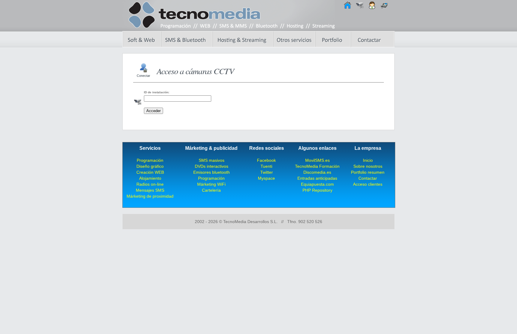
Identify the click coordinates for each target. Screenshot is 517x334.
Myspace (266, 178)
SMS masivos (211, 160)
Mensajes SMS (150, 190)
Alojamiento (150, 178)
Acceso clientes (367, 184)
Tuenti (266, 166)
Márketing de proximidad (150, 196)
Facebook (266, 160)
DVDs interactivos (211, 166)
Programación (150, 160)
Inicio (368, 160)
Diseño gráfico (150, 166)
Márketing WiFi (211, 184)
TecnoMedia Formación (317, 166)
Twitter (266, 172)
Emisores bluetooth (211, 172)
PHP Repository (317, 190)
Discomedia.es (317, 172)
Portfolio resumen (367, 172)
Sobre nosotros (367, 166)
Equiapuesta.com (317, 184)
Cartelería (211, 190)
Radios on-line (150, 184)
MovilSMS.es (317, 160)
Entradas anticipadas (317, 178)
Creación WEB (150, 172)
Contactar (367, 178)
